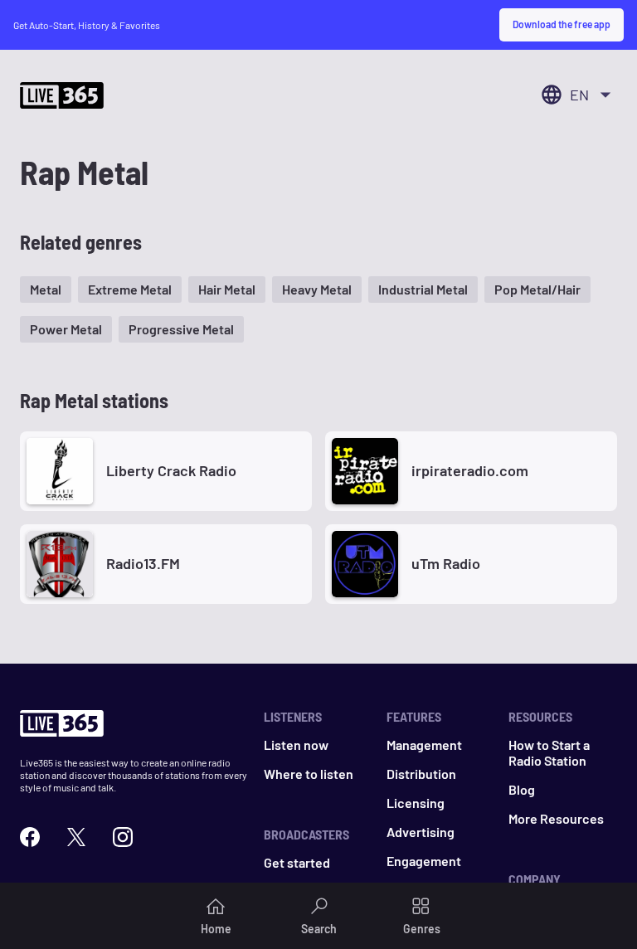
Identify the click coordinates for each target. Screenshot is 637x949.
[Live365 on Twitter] (76, 837)
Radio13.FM (143, 563)
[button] (45, 289)
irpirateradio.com (469, 470)
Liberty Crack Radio (171, 470)
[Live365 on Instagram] (123, 837)
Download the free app (561, 24)
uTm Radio (445, 563)
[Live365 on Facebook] (30, 837)
